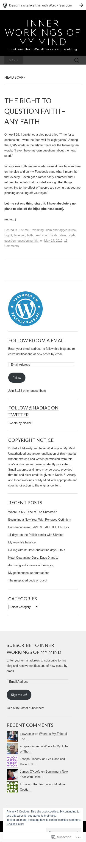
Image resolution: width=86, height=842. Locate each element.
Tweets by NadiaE (20, 423)
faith (30, 235)
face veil (19, 235)
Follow (17, 377)
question (10, 240)
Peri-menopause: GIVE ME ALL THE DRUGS (38, 527)
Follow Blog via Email (36, 340)
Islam (62, 235)
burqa (72, 230)
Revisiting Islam (41, 230)
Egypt (8, 235)
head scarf (42, 235)
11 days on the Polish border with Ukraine (35, 535)
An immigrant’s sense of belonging (31, 565)
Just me (23, 230)
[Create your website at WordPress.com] (43, 5)
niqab (71, 235)
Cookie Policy (15, 824)
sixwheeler (27, 733)
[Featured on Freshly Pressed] (25, 308)
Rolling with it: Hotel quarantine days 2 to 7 (36, 550)
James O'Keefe (30, 771)
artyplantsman (29, 746)
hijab (53, 235)
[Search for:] (77, 60)
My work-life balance (22, 542)
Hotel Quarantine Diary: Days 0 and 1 (33, 557)
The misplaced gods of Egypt (27, 580)
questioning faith (28, 240)
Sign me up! (19, 695)
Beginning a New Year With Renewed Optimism (39, 519)
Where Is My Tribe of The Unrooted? (32, 512)
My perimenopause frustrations (28, 573)
